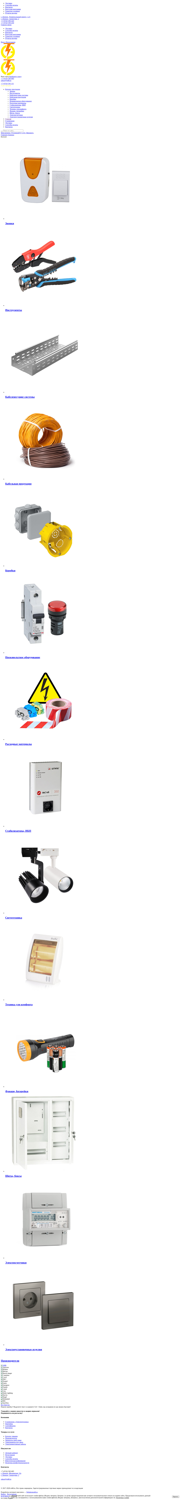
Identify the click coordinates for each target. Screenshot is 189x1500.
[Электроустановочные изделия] (44, 1345)
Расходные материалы (18, 744)
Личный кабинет (11, 1453)
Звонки (9, 223)
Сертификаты (10, 1426)
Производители (10, 1360)
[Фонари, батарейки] (44, 1087)
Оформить (30, 133)
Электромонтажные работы (15, 1444)
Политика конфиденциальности (17, 1463)
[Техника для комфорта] (44, 1000)
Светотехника (13, 917)
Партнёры (9, 1424)
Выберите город (15, 76)
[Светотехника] (44, 913)
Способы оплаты (11, 5)
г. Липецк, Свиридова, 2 (10, 19)
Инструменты (13, 310)
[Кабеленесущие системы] (44, 392)
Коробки (10, 570)
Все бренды (5, 1405)
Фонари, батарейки (16, 1091)
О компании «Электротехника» (17, 1422)
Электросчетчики (16, 1262)
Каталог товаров (11, 1436)
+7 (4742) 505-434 (7, 23)
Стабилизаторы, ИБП (18, 830)
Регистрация (10, 1455)
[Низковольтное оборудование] (44, 653)
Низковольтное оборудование (22, 657)
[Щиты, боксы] (43, 1171)
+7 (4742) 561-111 (7, 84)
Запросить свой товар (13, 1440)
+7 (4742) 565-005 (7, 78)
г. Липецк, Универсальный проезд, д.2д (15, 17)
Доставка (8, 3)
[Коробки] (44, 566)
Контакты (9, 7)
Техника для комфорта (19, 1004)
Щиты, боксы (13, 1175)
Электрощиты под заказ (14, 1442)
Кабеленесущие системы (20, 396)
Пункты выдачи (11, 13)
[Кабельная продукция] (44, 479)
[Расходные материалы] (44, 739)
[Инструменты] (44, 305)
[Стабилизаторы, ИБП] (44, 826)
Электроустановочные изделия (23, 1349)
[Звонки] (44, 219)
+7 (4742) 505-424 (7, 21)
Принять (175, 1497)
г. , (11, 1473)
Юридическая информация (15, 1461)
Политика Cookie (122, 1498)
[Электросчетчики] (44, 1258)
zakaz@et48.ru (6, 80)
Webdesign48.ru (32, 1492)
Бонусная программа (13, 9)
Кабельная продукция (18, 483)
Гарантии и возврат (12, 11)
